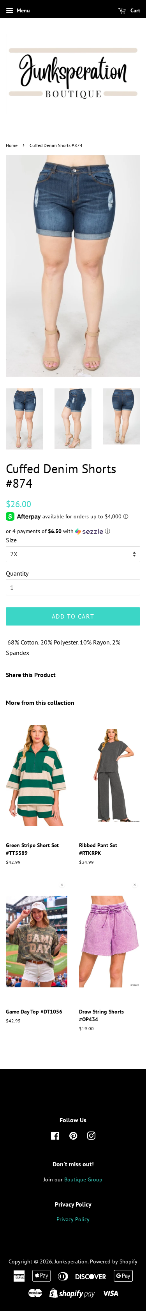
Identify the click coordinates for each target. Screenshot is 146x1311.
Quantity (17, 573)
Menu (22, 10)
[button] (73, 531)
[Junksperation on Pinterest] (73, 1137)
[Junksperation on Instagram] (91, 1137)
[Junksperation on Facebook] (55, 1137)
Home (12, 145)
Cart (134, 10)
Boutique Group (83, 1179)
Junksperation (71, 1261)
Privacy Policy (73, 1219)
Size (11, 540)
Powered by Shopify (113, 1261)
